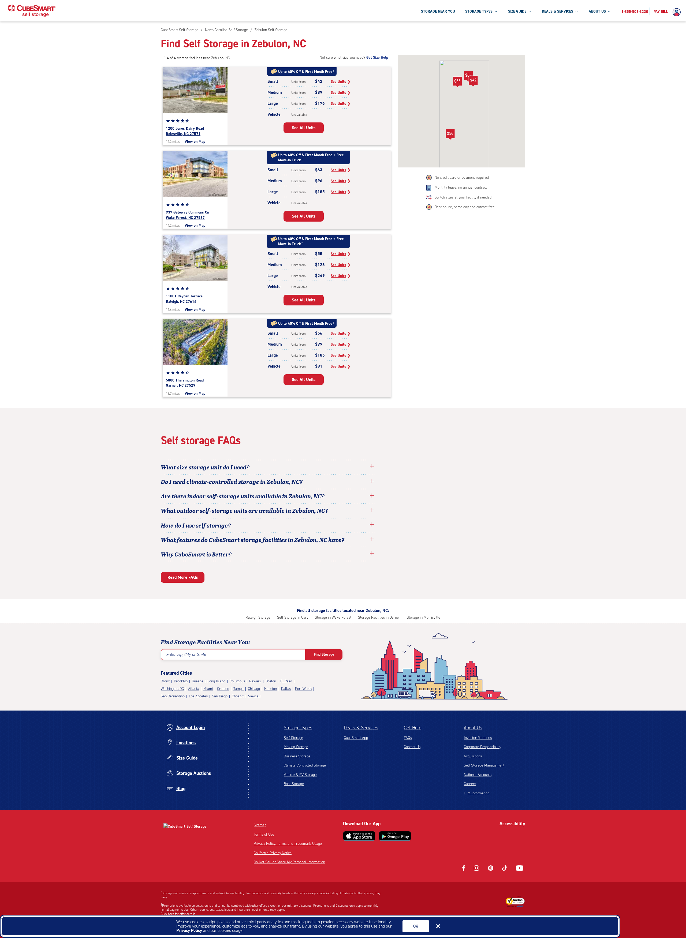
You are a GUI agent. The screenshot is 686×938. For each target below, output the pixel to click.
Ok (415, 926)
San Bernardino (173, 696)
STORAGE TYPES (479, 11)
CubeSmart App (356, 737)
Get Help (412, 727)
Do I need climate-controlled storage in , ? (232, 481)
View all (254, 696)
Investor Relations (478, 737)
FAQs (408, 737)
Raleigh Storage (258, 617)
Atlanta (193, 688)
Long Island (216, 681)
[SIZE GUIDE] (529, 11)
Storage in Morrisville (423, 617)
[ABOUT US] (609, 11)
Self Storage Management (484, 765)
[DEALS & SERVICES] (576, 11)
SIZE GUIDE (517, 11)
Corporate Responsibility (482, 746)
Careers (470, 783)
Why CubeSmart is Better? (196, 554)
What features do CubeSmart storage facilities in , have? (253, 539)
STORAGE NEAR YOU (438, 11)
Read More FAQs (182, 577)
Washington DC (172, 688)
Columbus (237, 681)
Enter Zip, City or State (186, 654)
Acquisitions (473, 756)
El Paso (286, 681)
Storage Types (298, 727)
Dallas (286, 688)
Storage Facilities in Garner (379, 617)
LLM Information (476, 793)
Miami (208, 688)
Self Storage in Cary (292, 617)
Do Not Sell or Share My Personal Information (289, 862)
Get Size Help (377, 57)
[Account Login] (678, 12)
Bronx (165, 681)
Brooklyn (181, 681)
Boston (271, 681)
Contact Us (412, 746)
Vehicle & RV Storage (300, 774)
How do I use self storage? (196, 525)
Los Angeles (198, 696)
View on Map (195, 141)
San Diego (220, 696)
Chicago (254, 688)
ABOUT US (597, 11)
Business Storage (297, 756)
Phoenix (238, 696)
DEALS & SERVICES (557, 11)
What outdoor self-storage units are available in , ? (244, 510)
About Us (473, 727)
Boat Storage (294, 783)
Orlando (223, 688)
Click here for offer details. (178, 914)
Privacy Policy (189, 930)
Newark (255, 681)
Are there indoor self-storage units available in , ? (243, 496)
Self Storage (293, 737)
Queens (197, 681)
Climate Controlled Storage (305, 765)
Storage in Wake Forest (333, 617)
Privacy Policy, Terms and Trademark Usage (288, 843)
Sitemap (260, 825)
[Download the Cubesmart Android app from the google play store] (395, 836)
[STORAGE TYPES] (495, 11)
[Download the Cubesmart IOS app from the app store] (359, 836)
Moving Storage (296, 746)
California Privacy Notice (273, 852)
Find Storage (324, 654)
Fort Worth (303, 688)
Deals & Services (361, 727)
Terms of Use (264, 834)
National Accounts (477, 774)
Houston (270, 688)
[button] (473, 81)
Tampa (238, 688)
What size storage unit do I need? (205, 467)
